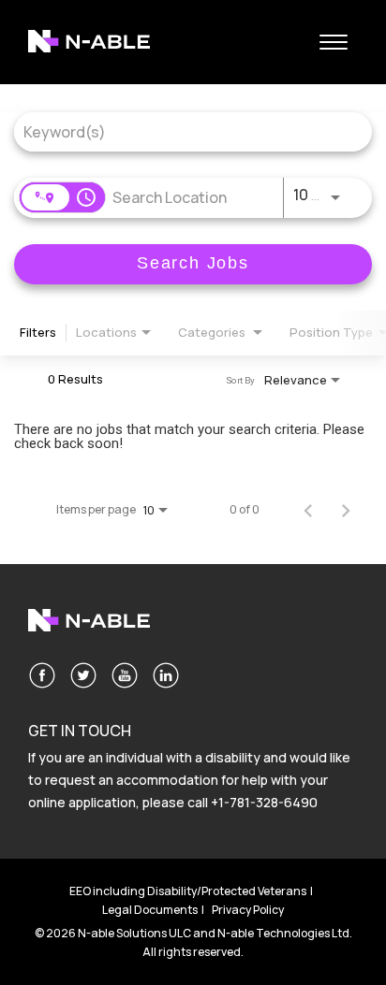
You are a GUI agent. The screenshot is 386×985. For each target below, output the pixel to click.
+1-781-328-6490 (264, 802)
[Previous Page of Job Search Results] (308, 510)
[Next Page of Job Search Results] (345, 510)
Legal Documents (150, 910)
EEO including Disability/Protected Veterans (187, 891)
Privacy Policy (248, 910)
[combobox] (183, 131)
